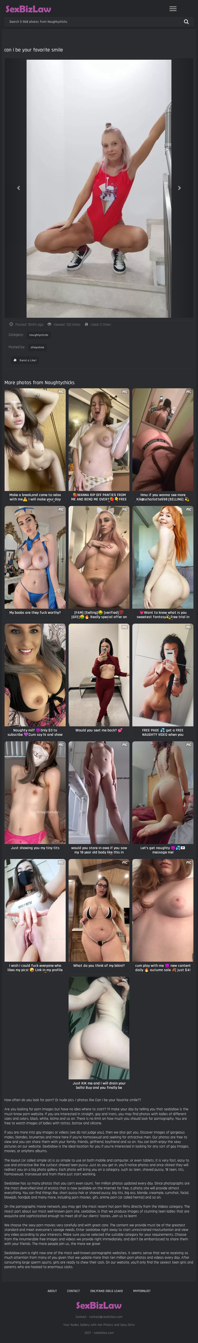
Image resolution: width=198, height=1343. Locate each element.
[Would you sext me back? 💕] (99, 675)
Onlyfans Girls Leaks (106, 1291)
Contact (73, 1291)
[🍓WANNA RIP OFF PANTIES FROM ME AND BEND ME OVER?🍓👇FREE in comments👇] (99, 439)
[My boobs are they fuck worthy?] (35, 557)
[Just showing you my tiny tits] (35, 792)
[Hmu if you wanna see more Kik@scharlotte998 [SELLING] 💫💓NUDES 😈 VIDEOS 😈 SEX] (162, 439)
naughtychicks (39, 335)
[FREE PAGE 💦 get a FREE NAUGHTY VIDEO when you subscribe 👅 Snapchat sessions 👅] (162, 675)
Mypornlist (141, 1291)
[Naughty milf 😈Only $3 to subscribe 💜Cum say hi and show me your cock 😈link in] (35, 675)
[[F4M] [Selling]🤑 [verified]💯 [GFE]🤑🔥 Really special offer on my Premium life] (99, 557)
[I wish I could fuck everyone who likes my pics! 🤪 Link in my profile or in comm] (35, 910)
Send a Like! (27, 360)
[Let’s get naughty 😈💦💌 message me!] (162, 792)
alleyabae (37, 347)
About (52, 1291)
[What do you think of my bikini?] (99, 910)
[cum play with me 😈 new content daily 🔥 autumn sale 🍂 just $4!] (162, 910)
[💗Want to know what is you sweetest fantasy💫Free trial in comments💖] (162, 557)
